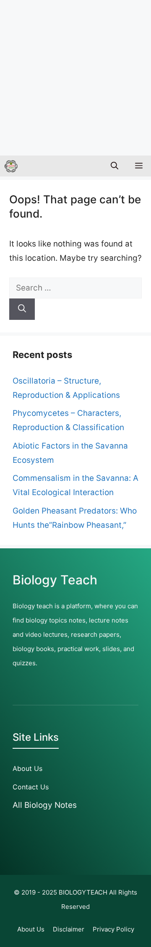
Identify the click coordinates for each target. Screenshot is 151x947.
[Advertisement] (75, 75)
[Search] (22, 309)
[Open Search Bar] (114, 166)
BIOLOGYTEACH (83, 892)
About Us (27, 768)
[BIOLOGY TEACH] (11, 166)
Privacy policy (113, 929)
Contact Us (31, 787)
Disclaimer (68, 929)
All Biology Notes (45, 805)
